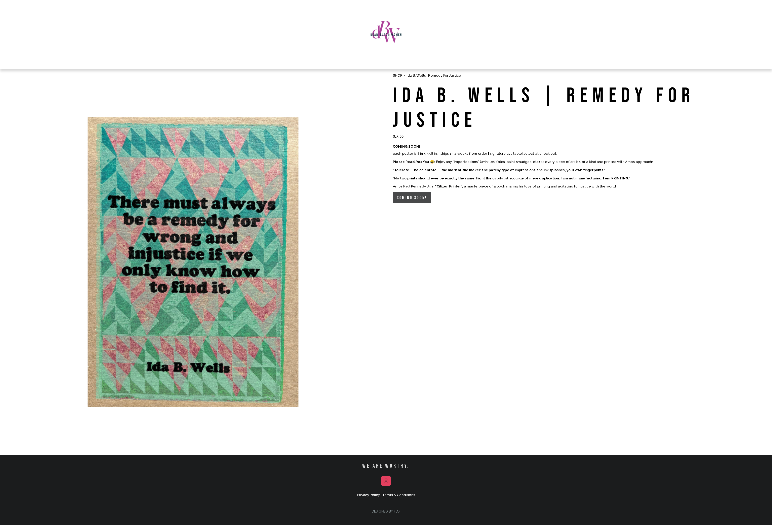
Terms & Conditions (398, 495)
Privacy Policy (368, 495)
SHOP (397, 75)
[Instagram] (386, 481)
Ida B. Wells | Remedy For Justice (434, 75)
